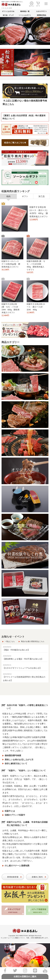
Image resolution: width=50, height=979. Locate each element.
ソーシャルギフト (25, 15)
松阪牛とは (10, 811)
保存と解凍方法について (16, 763)
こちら (10, 104)
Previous (1, 60)
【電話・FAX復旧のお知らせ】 (16, 650)
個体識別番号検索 (13, 755)
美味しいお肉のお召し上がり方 (19, 759)
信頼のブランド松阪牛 (15, 815)
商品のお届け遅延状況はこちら (32, 641)
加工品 (41, 196)
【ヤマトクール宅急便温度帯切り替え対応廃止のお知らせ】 (24, 678)
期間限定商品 (41, 15)
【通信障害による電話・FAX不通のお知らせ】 (23, 659)
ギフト (25, 196)
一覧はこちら (10, 641)
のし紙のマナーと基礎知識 (17, 865)
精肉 (8, 196)
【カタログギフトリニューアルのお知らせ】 (22, 668)
